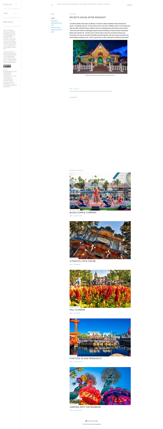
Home (59, 4)
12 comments (77, 264)
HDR (52, 25)
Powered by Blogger (93, 421)
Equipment (83, 4)
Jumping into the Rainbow (85, 407)
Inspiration (74, 4)
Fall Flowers (77, 309)
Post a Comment (78, 215)
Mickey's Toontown (56, 29)
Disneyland (54, 21)
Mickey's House (55, 27)
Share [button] (52, 14)
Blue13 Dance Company (83, 212)
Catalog (100, 4)
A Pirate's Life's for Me (83, 261)
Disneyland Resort (56, 23)
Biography (92, 4)
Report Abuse (8, 22)
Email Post (76, 88)
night (52, 32)
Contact (107, 4)
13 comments (77, 313)
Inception (65, 4)
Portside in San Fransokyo (86, 358)
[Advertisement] (100, 154)
